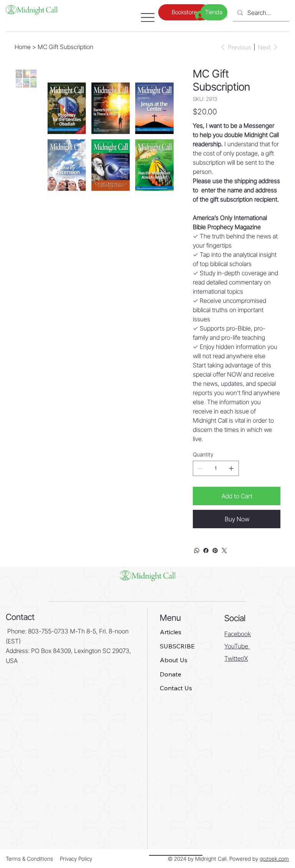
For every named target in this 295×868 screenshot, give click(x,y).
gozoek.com (274, 858)
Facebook (237, 634)
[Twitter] (224, 550)
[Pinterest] (215, 550)
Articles (170, 632)
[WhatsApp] (197, 550)
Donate (170, 674)
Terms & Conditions (29, 858)
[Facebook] (206, 550)
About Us (173, 660)
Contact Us (176, 688)
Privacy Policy (76, 858)
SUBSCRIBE (177, 646)
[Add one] (231, 468)
